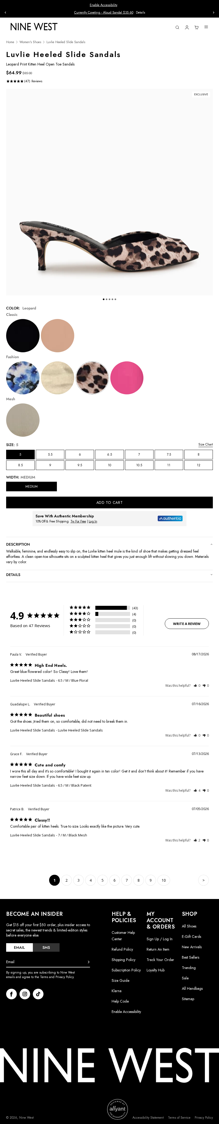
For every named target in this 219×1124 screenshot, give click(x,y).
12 (198, 465)
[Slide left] (5, 12)
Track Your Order (160, 959)
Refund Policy (122, 949)
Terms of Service (179, 1117)
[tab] (19, 947)
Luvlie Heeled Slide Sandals (32, 680)
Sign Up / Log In (160, 939)
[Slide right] (213, 12)
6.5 (109, 454)
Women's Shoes (30, 42)
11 (168, 465)
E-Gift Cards (191, 936)
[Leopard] (92, 378)
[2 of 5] (106, 299)
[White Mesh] (23, 420)
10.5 (139, 465)
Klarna (117, 991)
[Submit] (88, 962)
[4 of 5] (112, 299)
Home (10, 42)
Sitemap (188, 999)
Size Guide (120, 980)
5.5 (50, 454)
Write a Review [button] (187, 623)
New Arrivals (192, 947)
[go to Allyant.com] (117, 1109)
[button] (197, 685)
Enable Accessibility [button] (103, 5)
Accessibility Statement (148, 1117)
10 (109, 465)
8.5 (20, 465)
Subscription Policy (126, 970)
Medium (31, 486)
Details (140, 12)
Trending (189, 967)
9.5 (79, 465)
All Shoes (189, 926)
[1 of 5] (103, 299)
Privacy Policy (204, 1117)
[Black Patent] (23, 335)
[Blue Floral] (23, 378)
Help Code (120, 1001)
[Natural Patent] (57, 335)
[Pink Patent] (127, 378)
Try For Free (78, 521)
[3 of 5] (109, 299)
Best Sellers (190, 957)
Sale (185, 978)
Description (18, 544)
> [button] (203, 880)
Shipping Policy (123, 959)
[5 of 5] (115, 299)
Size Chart (205, 444)
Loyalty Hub (156, 970)
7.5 (169, 454)
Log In (93, 521)
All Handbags (192, 988)
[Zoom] (109, 192)
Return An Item (158, 949)
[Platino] (57, 378)
